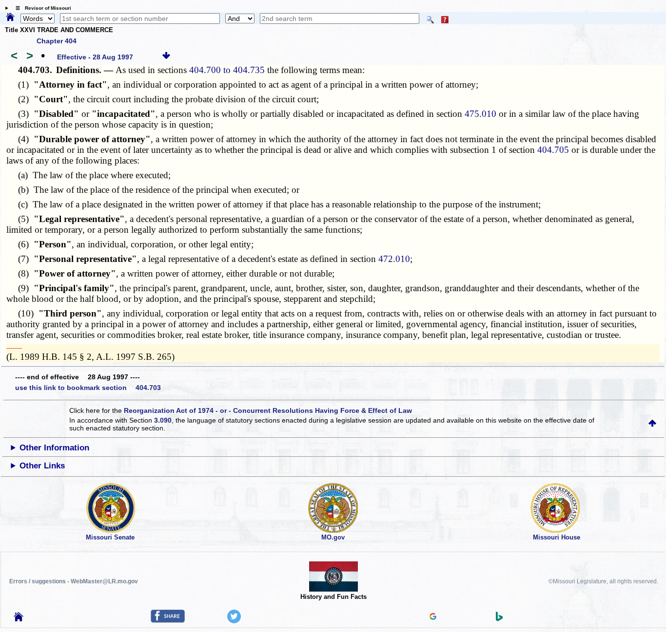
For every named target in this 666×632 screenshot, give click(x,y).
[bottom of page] (166, 57)
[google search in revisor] (433, 617)
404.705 (553, 150)
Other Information (54, 447)
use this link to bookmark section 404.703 (88, 387)
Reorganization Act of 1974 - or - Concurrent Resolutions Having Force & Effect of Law (268, 410)
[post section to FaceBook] (168, 620)
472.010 (394, 259)
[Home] (10, 17)
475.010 (480, 114)
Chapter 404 (57, 41)
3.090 (163, 420)
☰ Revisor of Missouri (41, 8)
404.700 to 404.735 (227, 70)
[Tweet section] (234, 621)
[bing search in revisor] (499, 619)
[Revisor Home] (18, 619)
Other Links (42, 465)
